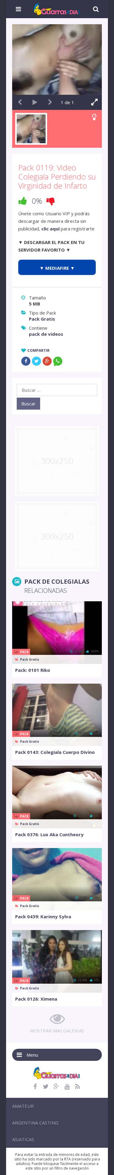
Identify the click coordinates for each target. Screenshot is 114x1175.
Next (50, 102)
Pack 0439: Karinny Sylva (43, 916)
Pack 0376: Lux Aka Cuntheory (49, 834)
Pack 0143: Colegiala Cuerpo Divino (55, 752)
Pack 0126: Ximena (36, 999)
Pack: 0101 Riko (32, 670)
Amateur (23, 1106)
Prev (19, 102)
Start (35, 102)
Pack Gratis (42, 319)
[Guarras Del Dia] (57, 8)
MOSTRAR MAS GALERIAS (57, 1031)
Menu (32, 1055)
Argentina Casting (35, 1123)
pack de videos (46, 334)
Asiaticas (23, 1139)
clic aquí (50, 229)
